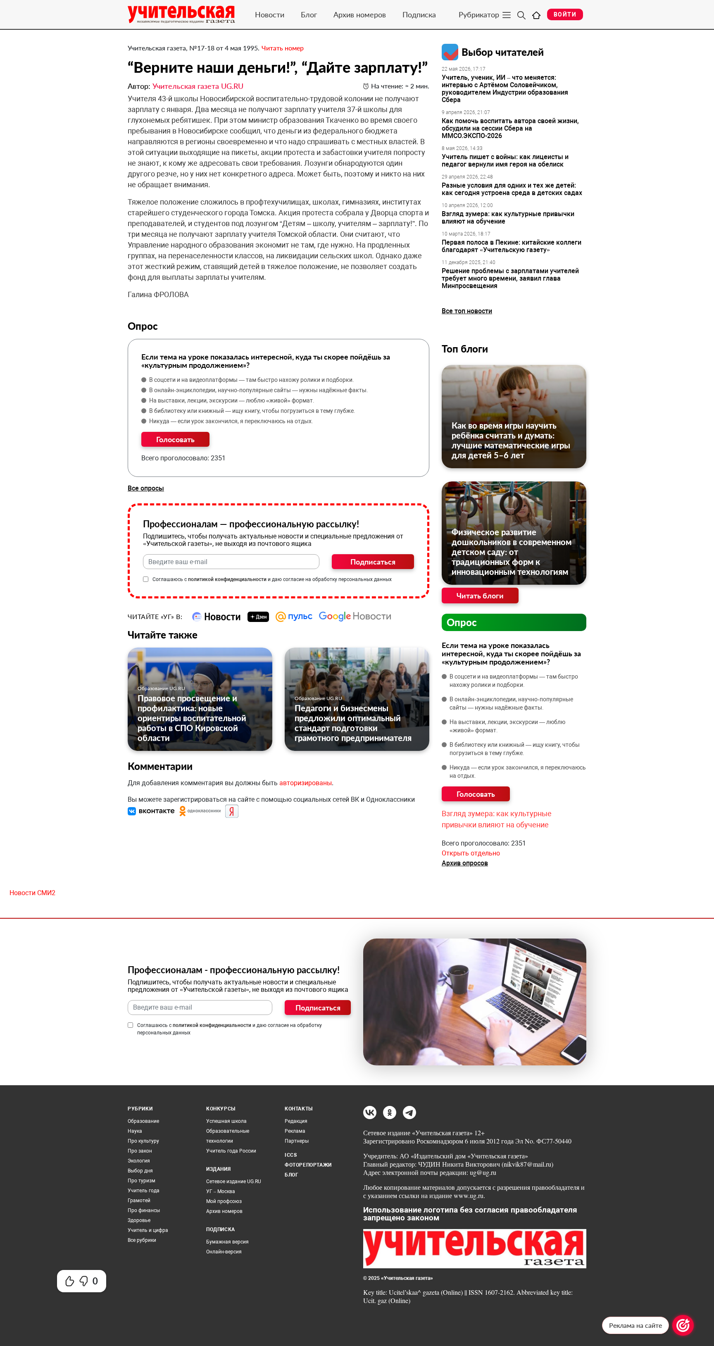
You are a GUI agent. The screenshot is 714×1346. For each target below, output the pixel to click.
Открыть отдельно (471, 853)
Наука (135, 1131)
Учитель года (143, 1191)
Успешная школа (226, 1121)
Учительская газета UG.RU (197, 86)
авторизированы (305, 783)
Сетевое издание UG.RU (233, 1181)
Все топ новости (467, 311)
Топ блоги (465, 349)
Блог (309, 14)
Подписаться (372, 561)
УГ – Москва (220, 1191)
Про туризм (141, 1181)
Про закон (140, 1151)
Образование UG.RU (161, 688)
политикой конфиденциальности (227, 579)
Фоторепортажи (308, 1165)
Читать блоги (480, 595)
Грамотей (139, 1200)
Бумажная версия (227, 1242)
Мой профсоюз (224, 1201)
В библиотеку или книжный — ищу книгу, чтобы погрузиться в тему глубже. (252, 410)
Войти (565, 14)
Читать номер (283, 48)
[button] (152, 811)
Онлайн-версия (224, 1252)
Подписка (419, 14)
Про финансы (144, 1210)
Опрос (462, 622)
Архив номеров (359, 14)
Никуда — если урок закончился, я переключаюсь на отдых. (231, 421)
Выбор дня (140, 1171)
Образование (143, 1121)
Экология (139, 1161)
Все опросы (146, 488)
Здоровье (139, 1220)
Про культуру (143, 1141)
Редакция (296, 1121)
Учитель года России (231, 1151)
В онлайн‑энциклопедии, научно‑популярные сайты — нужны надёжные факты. (258, 390)
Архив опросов (465, 863)
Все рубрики (142, 1240)
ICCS (291, 1155)
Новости (269, 14)
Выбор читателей (503, 52)
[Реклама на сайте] (683, 1325)
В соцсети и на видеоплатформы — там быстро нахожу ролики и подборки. (251, 379)
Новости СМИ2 (32, 893)
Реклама (295, 1131)
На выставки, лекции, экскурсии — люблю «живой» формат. (231, 400)
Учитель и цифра (148, 1230)
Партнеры (297, 1141)
